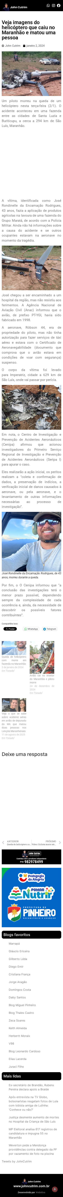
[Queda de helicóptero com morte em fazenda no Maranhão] (14, 648)
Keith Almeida (18, 1028)
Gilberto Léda (18, 959)
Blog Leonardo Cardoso (24, 1051)
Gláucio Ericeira (19, 951)
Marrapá (14, 943)
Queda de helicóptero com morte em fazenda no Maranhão (14, 660)
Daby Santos (17, 997)
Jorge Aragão (18, 982)
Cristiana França (19, 974)
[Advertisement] (31, 163)
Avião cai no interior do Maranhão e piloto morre (42, 679)
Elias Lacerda (17, 1059)
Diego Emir (16, 966)
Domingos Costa (20, 989)
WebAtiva (40, 1192)
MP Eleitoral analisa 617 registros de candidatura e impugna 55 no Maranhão (33, 1133)
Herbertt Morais (19, 1036)
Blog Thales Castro (21, 1012)
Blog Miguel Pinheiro (22, 1005)
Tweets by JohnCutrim (17, 1161)
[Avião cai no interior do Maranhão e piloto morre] (42, 657)
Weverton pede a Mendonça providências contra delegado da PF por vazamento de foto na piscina (33, 1149)
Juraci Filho (16, 1066)
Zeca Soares (17, 1020)
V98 (11, 1043)
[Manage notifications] (55, 1189)
